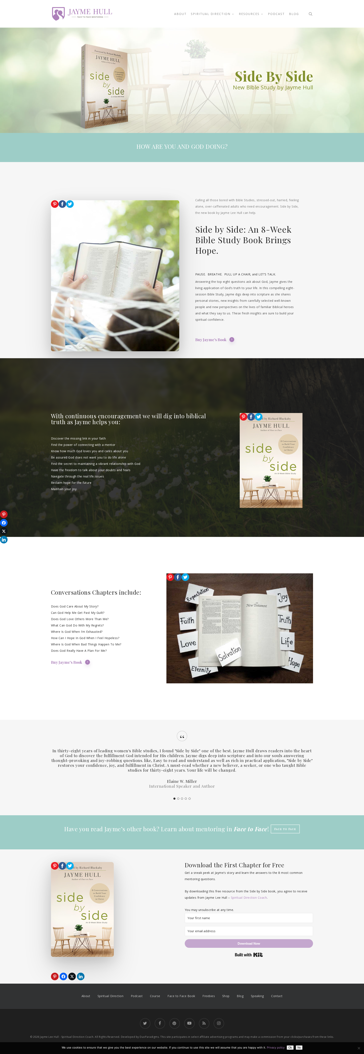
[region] (182, 764)
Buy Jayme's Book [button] (210, 339)
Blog (240, 996)
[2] (178, 799)
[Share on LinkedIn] (80, 976)
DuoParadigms (149, 1037)
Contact (277, 996)
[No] (359, 1048)
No (299, 1047)
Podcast (137, 996)
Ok (290, 1047)
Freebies (208, 996)
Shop (226, 996)
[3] (182, 799)
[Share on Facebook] (63, 976)
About (86, 996)
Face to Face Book (181, 996)
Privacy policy (276, 1047)
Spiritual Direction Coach (249, 898)
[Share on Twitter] (72, 976)
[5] (190, 799)
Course (155, 996)
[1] (174, 799)
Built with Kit (249, 955)
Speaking (257, 996)
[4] (186, 799)
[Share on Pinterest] (55, 976)
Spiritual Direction (111, 996)
